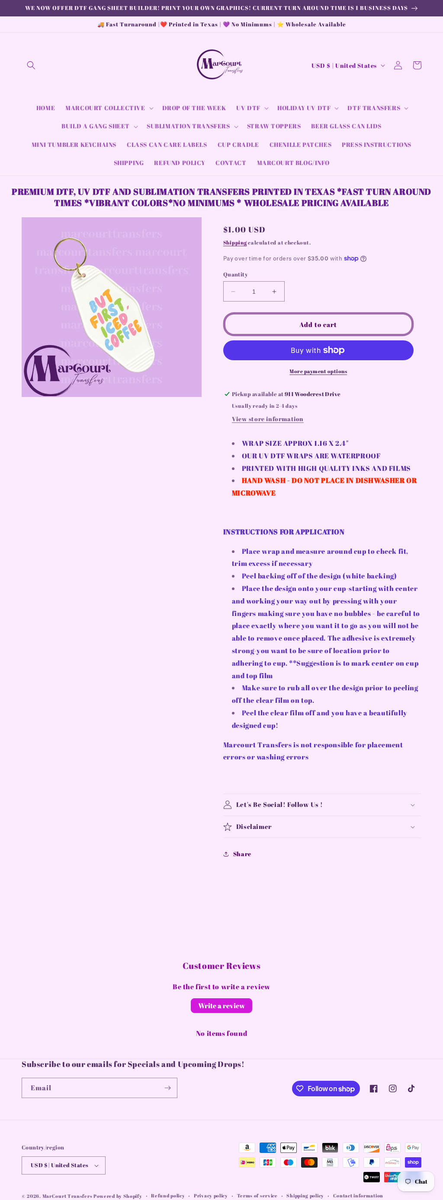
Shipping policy (305, 1195)
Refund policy (168, 1195)
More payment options (318, 371)
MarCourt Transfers (67, 1196)
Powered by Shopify (117, 1196)
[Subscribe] (167, 1088)
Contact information (358, 1195)
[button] (31, 65)
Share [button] (242, 854)
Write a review (221, 1005)
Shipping (235, 242)
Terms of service (257, 1195)
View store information (268, 419)
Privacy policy (211, 1195)
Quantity (235, 274)
